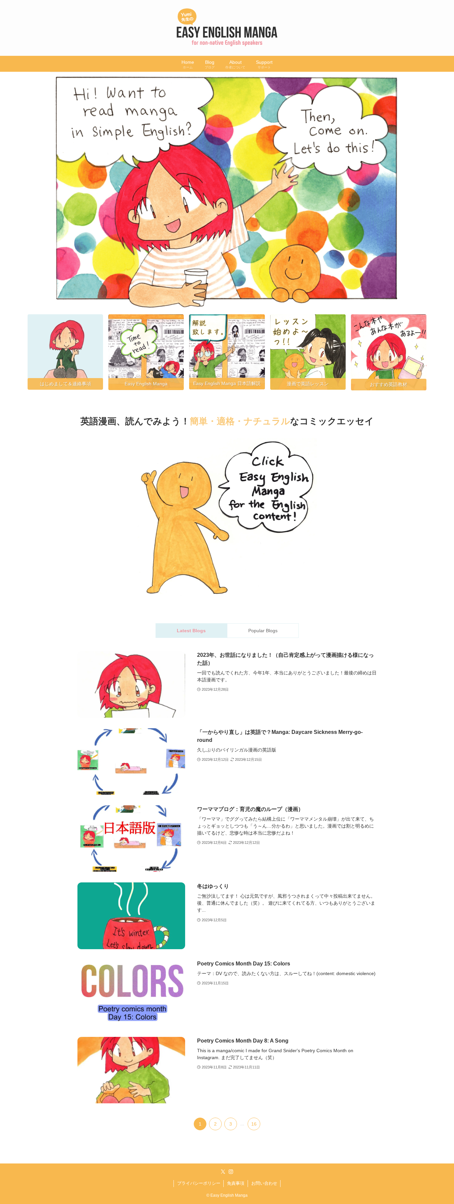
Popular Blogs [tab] (263, 630)
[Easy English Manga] (227, 28)
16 (254, 1124)
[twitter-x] (223, 1172)
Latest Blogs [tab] (191, 630)
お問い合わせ (264, 1183)
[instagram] (231, 1172)
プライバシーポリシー (198, 1183)
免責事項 (235, 1183)
